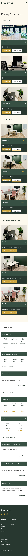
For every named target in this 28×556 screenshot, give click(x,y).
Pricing (3, 526)
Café (2, 524)
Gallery (3, 531)
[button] (26, 2)
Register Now (21, 456)
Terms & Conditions (6, 544)
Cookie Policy (4, 542)
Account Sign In (6, 50)
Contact (13, 521)
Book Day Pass (17, 50)
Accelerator (4, 528)
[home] (7, 3)
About (12, 524)
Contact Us (22, 495)
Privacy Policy (4, 539)
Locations (3, 521)
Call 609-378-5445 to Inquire (10, 250)
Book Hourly (16, 112)
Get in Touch (21, 385)
